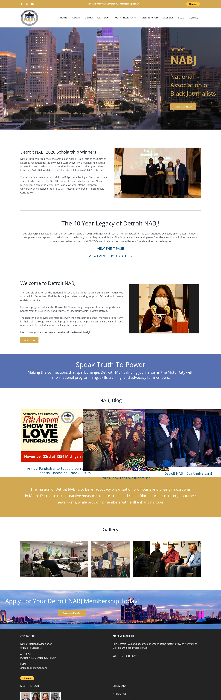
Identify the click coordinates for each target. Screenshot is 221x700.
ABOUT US (120, 693)
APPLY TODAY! (125, 655)
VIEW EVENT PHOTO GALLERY (110, 256)
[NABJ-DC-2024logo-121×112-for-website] (29, 10)
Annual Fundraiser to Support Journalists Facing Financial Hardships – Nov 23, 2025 (64, 470)
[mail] (32, 4)
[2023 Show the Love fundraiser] (126, 440)
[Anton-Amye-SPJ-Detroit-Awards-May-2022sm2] (110, 542)
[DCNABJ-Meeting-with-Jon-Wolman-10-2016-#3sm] (54, 542)
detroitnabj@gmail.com (33, 668)
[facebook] (21, 4)
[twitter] (27, 4)
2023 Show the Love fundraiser (126, 478)
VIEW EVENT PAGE (110, 248)
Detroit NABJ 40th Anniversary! (188, 473)
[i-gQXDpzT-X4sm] (167, 542)
